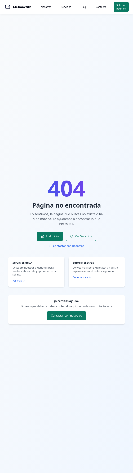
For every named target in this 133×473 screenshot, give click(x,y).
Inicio (28, 6)
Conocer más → (82, 277)
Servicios (66, 6)
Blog (83, 6)
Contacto (101, 6)
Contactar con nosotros (68, 246)
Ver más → (18, 280)
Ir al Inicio (52, 236)
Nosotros (46, 6)
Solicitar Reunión (121, 6)
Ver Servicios (83, 236)
